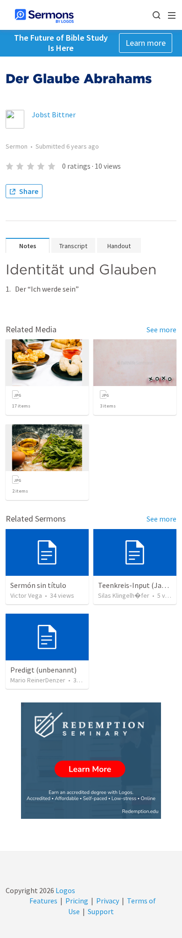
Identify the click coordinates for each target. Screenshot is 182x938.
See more (161, 329)
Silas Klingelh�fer (123, 595)
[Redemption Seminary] (91, 760)
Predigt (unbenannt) (43, 669)
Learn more (146, 42)
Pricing (76, 900)
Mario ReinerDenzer (37, 680)
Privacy (107, 900)
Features (43, 900)
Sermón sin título (38, 585)
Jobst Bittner (54, 114)
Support (101, 911)
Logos (64, 890)
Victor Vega (26, 595)
